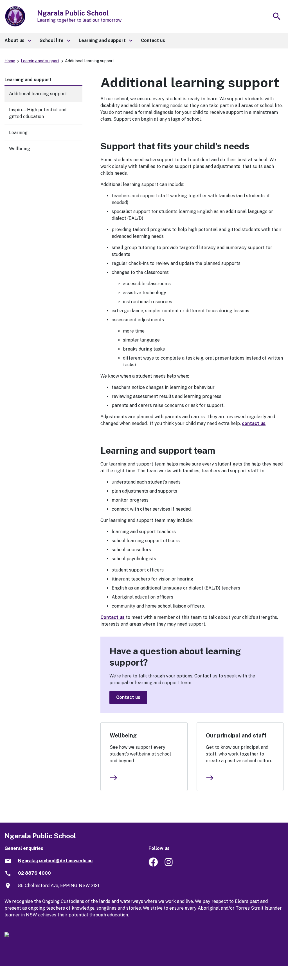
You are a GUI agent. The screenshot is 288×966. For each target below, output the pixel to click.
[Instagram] (169, 865)
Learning (18, 132)
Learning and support (40, 61)
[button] (17, 40)
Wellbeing (123, 735)
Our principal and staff (236, 735)
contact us (254, 423)
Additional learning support (38, 93)
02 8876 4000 (34, 873)
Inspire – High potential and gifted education (37, 113)
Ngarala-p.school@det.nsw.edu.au (55, 860)
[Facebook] (153, 865)
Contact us (112, 617)
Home (9, 61)
